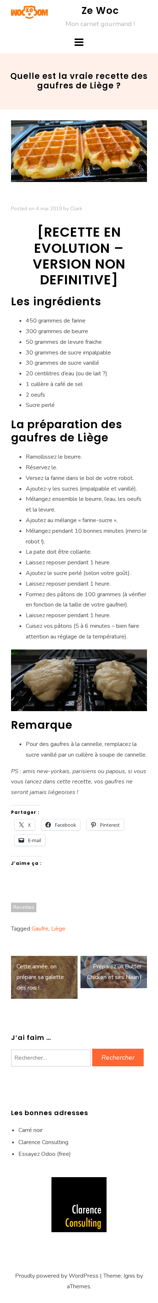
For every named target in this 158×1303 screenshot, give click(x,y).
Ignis (129, 1276)
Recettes (23, 907)
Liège (58, 929)
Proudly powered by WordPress (56, 1276)
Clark (76, 208)
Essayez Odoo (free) (44, 1154)
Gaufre (40, 929)
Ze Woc (100, 10)
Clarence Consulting (43, 1142)
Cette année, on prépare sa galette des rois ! (40, 977)
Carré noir (30, 1130)
